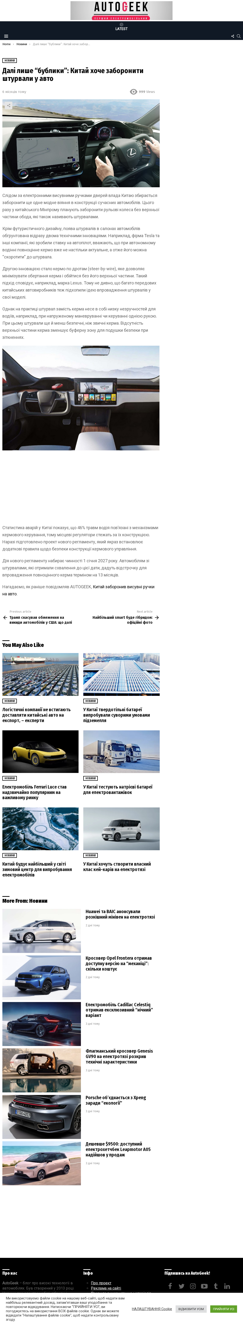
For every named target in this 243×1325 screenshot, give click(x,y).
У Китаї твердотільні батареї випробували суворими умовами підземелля (116, 715)
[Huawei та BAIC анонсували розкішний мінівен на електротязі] (41, 931)
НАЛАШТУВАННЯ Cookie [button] (152, 1309)
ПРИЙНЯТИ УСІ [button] (223, 1309)
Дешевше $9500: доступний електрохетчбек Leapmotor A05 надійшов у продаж (118, 1149)
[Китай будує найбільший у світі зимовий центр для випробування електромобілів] (40, 828)
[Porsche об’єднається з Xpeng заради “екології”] (41, 1117)
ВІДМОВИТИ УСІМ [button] (191, 1309)
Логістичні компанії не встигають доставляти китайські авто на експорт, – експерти (36, 715)
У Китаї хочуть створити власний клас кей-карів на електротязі (117, 866)
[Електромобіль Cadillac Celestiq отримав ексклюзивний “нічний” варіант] (41, 1024)
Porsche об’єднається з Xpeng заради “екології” (116, 1100)
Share (8, 105)
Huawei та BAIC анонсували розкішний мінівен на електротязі (120, 914)
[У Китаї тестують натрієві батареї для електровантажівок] (121, 751)
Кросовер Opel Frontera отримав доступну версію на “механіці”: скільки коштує (119, 963)
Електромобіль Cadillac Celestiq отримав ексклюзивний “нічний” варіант (119, 1010)
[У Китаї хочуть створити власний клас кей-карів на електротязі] (121, 828)
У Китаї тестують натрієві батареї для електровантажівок (117, 789)
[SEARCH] (239, 36)
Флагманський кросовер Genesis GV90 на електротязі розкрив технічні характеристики (119, 1056)
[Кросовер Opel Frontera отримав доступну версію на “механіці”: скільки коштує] (41, 977)
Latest (122, 29)
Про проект (101, 1283)
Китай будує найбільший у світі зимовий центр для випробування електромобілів (37, 869)
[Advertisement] (80, 489)
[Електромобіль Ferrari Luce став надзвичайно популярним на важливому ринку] (40, 751)
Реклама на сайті (106, 1288)
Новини (10, 701)
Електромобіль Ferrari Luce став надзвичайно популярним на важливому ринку (34, 792)
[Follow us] (232, 36)
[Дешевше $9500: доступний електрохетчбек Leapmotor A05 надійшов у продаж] (41, 1163)
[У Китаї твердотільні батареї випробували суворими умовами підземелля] (121, 674)
